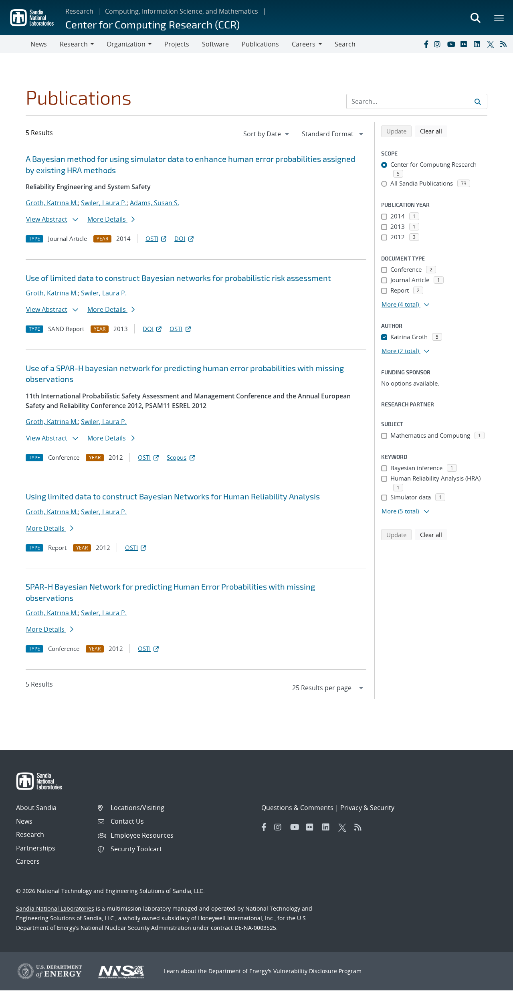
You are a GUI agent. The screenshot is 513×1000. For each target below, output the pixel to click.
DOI (179, 238)
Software (215, 44)
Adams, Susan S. (154, 202)
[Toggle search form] (475, 17)
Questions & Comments (297, 807)
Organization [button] (126, 44)
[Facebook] (425, 44)
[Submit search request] (477, 101)
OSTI (151, 238)
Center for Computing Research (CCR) (152, 24)
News (38, 44)
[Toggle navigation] (15, 44)
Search (345, 44)
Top (489, 990)
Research (79, 11)
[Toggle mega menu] (499, 17)
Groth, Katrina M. (52, 202)
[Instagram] (439, 44)
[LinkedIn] (478, 44)
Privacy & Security (367, 807)
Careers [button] (303, 44)
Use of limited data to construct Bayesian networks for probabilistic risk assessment (178, 278)
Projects (176, 44)
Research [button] (74, 44)
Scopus (176, 457)
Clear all (433, 131)
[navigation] (266, 134)
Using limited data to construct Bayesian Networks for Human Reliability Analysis (173, 496)
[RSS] (505, 44)
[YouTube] (452, 44)
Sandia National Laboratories (55, 908)
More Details (107, 219)
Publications (260, 44)
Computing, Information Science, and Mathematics (181, 11)
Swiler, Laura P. (104, 202)
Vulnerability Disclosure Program (317, 971)
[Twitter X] (492, 44)
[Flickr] (465, 44)
